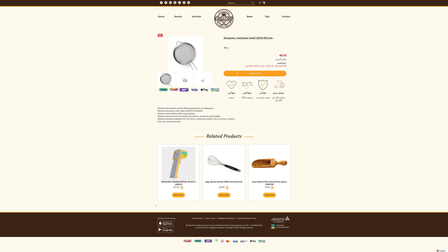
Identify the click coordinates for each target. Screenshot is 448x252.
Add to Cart (178, 195)
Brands (178, 16)
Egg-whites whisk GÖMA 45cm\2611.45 (223, 182)
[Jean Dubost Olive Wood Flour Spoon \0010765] (269, 164)
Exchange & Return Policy (246, 218)
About (161, 16)
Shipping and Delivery (226, 218)
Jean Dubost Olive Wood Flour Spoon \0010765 (269, 183)
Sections (196, 16)
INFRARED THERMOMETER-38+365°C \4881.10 (178, 183)
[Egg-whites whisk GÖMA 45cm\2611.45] (224, 164)
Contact (286, 16)
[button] (442, 251)
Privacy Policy (197, 218)
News (250, 16)
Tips (267, 16)
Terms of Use (210, 218)
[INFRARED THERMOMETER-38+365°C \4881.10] (178, 164)
